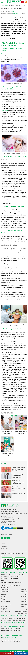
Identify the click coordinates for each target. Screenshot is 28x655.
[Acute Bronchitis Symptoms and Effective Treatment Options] (6, 482)
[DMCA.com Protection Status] (18, 528)
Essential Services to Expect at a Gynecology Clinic (18, 488)
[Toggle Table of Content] (17, 39)
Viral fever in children (6, 54)
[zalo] (8, 538)
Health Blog (6, 5)
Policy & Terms (4, 548)
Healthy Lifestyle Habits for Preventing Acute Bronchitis (18, 469)
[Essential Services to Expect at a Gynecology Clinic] (6, 489)
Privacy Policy (4, 546)
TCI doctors (15, 13)
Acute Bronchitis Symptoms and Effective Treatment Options (18, 482)
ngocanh (14, 11)
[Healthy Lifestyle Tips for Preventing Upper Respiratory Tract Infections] (6, 476)
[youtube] (5, 538)
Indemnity (3, 543)
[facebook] (2, 538)
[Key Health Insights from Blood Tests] (6, 495)
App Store (7, 569)
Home (2, 5)
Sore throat (5, 110)
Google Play (20, 569)
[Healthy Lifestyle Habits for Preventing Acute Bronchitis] (6, 470)
